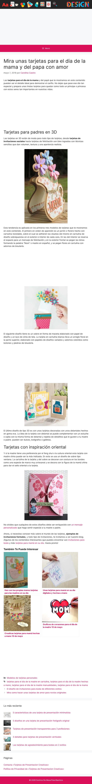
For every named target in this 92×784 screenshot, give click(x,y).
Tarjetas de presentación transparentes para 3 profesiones (41, 729)
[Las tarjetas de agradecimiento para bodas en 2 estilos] (7, 748)
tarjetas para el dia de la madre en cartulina (28, 681)
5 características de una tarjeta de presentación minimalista (41, 712)
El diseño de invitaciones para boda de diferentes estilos (34, 689)
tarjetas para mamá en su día (30, 543)
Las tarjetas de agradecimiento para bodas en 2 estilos (39, 745)
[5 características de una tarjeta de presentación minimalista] (7, 715)
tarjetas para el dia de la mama (73, 685)
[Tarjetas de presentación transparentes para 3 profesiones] (7, 731)
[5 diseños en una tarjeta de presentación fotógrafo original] (7, 723)
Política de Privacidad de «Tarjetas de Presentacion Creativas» (34, 769)
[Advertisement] (46, 27)
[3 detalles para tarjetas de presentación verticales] (7, 739)
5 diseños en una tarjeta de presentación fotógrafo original (41, 721)
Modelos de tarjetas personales (22, 678)
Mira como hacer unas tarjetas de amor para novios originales (36, 692)
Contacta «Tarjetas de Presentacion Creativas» (26, 765)
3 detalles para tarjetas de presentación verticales (37, 737)
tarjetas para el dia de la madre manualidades (34, 685)
